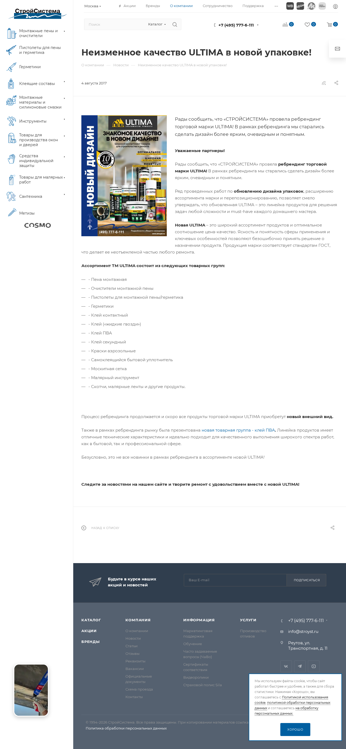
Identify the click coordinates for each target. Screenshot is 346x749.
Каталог (91, 620)
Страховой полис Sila (202, 685)
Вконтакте (286, 666)
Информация (199, 620)
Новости (133, 638)
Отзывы (132, 653)
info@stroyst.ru (303, 631)
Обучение (192, 644)
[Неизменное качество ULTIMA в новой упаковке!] (124, 175)
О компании (136, 631)
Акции (89, 631)
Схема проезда (139, 689)
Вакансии (134, 668)
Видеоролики (196, 677)
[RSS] (324, 83)
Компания (138, 620)
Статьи (131, 646)
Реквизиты (135, 661)
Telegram (300, 666)
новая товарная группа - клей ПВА (238, 430)
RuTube (314, 666)
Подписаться (307, 580)
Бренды (90, 641)
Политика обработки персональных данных (126, 728)
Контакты (134, 697)
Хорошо (295, 729)
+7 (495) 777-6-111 (236, 25)
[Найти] (174, 24)
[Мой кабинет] (335, 7)
